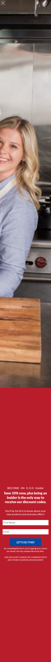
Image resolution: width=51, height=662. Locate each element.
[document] (25, 331)
